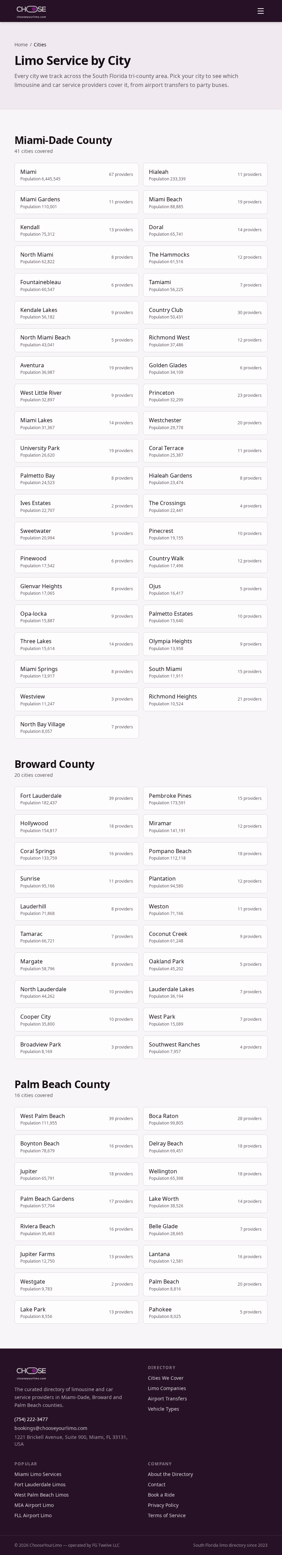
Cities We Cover (166, 1378)
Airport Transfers (167, 1398)
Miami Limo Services (38, 1474)
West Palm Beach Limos (41, 1494)
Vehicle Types (163, 1409)
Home (21, 44)
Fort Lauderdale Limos (40, 1484)
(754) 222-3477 (31, 1419)
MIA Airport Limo (34, 1505)
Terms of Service (167, 1515)
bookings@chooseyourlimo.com (50, 1428)
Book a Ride (161, 1494)
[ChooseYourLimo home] (31, 11)
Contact (156, 1484)
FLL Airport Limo (33, 1515)
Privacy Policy (163, 1505)
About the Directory (170, 1474)
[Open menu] (261, 11)
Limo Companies (167, 1388)
